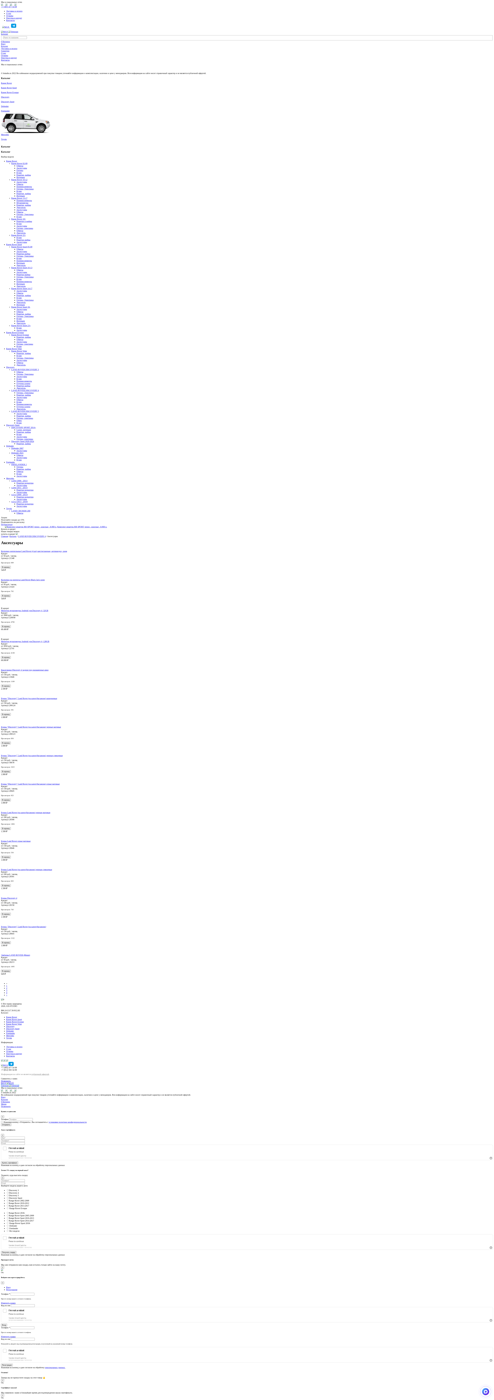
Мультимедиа (22, 203)
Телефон (4, 1119)
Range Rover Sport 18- (20, 307)
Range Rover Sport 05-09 (21, 247)
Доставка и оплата (14, 11)
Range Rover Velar (14, 349)
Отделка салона (23, 383)
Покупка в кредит (14, 18)
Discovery (5, 97)
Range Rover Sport (9, 88)
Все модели (14, 1231)
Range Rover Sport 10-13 (21, 268)
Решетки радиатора (24, 483)
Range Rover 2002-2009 (19, 1201)
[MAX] (5, 27)
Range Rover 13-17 (19, 198)
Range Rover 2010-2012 (19, 1203)
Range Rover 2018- (17, 1213)
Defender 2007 (17, 448)
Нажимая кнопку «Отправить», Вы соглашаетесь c (45, 1122)
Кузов (19, 173)
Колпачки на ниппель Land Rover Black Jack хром (23, 580)
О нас (8, 13)
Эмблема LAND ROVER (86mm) (15, 955)
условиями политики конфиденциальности (68, 1122)
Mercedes (5, 135)
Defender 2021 (17, 453)
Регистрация (7, 1365)
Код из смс (6, 1305)
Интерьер (20, 177)
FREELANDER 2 (19, 464)
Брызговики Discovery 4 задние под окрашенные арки (24, 670)
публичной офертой (40, 1074)
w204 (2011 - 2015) (19, 488)
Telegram (5, 1086)
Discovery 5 (14, 1195)
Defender (5, 106)
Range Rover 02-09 (19, 163)
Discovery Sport (7, 102)
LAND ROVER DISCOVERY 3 (25, 369)
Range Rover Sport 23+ (21, 325)
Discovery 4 (14, 1193)
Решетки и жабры (24, 221)
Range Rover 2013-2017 (19, 1206)
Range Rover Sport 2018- (19, 1223)
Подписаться (6, 524)
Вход (3, 1097)
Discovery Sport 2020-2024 (22, 441)
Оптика (19, 170)
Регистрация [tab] (11, 1290)
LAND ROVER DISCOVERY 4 (25, 390)
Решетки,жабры (23, 254)
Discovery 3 (14, 1190)
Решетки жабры (23, 240)
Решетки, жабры (23, 175)
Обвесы (19, 166)
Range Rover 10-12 (19, 180)
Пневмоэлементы (24, 187)
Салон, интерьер (23, 430)
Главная (4, 536)
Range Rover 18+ (18, 219)
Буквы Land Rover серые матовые (16, 841)
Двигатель (21, 207)
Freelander (5, 111)
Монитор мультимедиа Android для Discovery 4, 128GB (25, 641)
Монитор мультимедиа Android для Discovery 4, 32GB (24, 610)
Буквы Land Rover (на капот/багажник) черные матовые (25, 812)
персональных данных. (55, 1367)
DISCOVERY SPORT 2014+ (23, 427)
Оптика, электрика (24, 228)
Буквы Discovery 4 (9, 898)
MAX (4, 1083)
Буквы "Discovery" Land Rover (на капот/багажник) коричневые (29, 698)
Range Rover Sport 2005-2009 (21, 1215)
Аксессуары (21, 168)
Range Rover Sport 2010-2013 (21, 1218)
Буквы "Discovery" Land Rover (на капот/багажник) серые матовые (30, 784)
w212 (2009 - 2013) (19, 495)
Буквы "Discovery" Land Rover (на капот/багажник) (23, 927)
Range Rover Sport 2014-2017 (21, 1221)
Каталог (4, 34)
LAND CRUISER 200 (20, 511)
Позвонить (6, 1081)
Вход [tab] (8, 1287)
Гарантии (5, 51)
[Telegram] (13, 27)
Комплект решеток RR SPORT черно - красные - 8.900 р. (82, 527)
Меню (3, 1104)
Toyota (4, 139)
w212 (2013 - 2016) (19, 502)
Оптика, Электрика (25, 189)
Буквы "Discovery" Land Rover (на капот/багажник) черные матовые (31, 727)
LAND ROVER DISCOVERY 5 (25, 411)
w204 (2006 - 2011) (19, 481)
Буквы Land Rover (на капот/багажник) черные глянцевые (26, 869)
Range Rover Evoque (10, 92)
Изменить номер (8, 1303)
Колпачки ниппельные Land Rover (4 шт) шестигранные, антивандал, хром (34, 551)
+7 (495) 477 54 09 (9, 7)
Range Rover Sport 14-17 (21, 288)
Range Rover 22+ (18, 235)
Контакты (10, 20)
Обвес (19, 420)
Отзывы (9, 16)
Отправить (6, 1125)
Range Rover (6, 83)
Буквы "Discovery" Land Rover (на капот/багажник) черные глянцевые (32, 755)
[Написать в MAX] (485, 1391)
